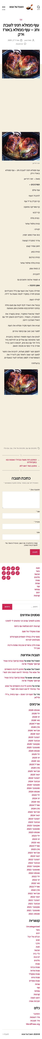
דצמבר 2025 (34, 737)
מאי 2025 (35, 761)
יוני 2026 (36, 717)
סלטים (37, 577)
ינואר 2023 (35, 856)
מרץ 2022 (35, 890)
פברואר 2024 (34, 812)
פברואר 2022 (34, 893)
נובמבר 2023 (34, 822)
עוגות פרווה (35, 970)
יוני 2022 (36, 880)
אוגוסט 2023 (34, 832)
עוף (21, 19)
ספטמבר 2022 (33, 869)
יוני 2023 (36, 839)
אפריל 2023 (34, 846)
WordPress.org (33, 1024)
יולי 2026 (36, 713)
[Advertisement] (21, 106)
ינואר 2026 (35, 734)
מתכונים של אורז (19, 448)
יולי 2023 (36, 836)
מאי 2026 (35, 720)
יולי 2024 (36, 795)
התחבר (36, 1014)
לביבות (37, 957)
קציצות (37, 595)
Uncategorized (33, 926)
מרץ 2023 (35, 849)
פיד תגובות (35, 1020)
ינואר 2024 (35, 815)
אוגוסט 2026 (34, 710)
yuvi (26, 40)
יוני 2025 (36, 757)
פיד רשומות (35, 1017)
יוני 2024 (36, 798)
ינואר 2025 (35, 774)
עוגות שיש (35, 977)
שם (38, 512)
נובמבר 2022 (34, 863)
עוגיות (37, 583)
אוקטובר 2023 (33, 825)
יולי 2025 (36, 754)
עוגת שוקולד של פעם (31, 631)
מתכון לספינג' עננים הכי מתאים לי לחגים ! (22, 621)
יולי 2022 (36, 876)
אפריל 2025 (34, 764)
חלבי (38, 943)
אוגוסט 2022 (34, 873)
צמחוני (37, 589)
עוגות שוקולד (34, 974)
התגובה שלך (34, 490)
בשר (38, 571)
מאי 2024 (35, 802)
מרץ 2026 (35, 727)
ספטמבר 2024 (33, 788)
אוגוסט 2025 (34, 751)
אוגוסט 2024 (34, 791)
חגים (38, 940)
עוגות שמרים (34, 981)
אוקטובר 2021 (33, 907)
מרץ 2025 (35, 768)
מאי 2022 (35, 883)
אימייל (37, 522)
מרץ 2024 (35, 808)
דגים (38, 592)
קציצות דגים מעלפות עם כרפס (27, 626)
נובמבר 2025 (34, 740)
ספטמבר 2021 (33, 910)
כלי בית (36, 953)
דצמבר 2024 (34, 778)
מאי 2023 (35, 842)
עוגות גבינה (35, 967)
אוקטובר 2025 (33, 744)
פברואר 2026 (34, 730)
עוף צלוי (6, 448)
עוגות (38, 580)
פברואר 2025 (34, 771)
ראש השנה (35, 998)
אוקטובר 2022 (33, 866)
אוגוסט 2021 (34, 914)
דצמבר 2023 (34, 819)
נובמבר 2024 (34, 781)
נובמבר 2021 (34, 903)
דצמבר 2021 (34, 900)
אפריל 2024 (34, 805)
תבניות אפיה (34, 1001)
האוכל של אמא (16, 7)
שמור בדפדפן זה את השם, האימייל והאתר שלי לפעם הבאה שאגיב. (21, 544)
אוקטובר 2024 (33, 785)
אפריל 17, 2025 (13, 40)
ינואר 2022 (35, 897)
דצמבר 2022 (34, 859)
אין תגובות (19, 44)
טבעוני (37, 574)
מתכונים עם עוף (31, 448)
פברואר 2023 (34, 852)
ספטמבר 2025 (33, 747)
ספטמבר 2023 (33, 829)
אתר (38, 533)
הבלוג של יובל (34, 936)
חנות (38, 568)
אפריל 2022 (34, 886)
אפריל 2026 (34, 723)
